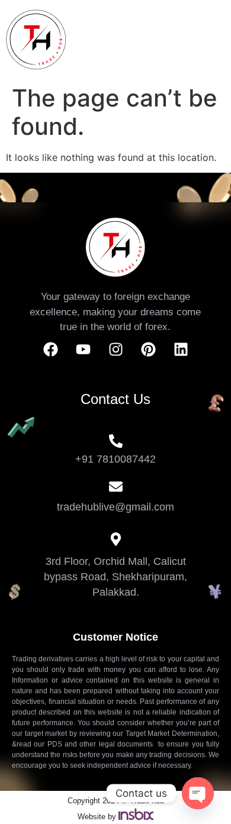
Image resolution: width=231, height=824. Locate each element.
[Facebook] (50, 349)
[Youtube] (83, 349)
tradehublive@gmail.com (115, 507)
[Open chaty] (198, 793)
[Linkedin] (180, 349)
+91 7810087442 (115, 459)
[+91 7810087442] (116, 441)
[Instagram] (115, 349)
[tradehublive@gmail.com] (116, 486)
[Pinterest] (148, 349)
